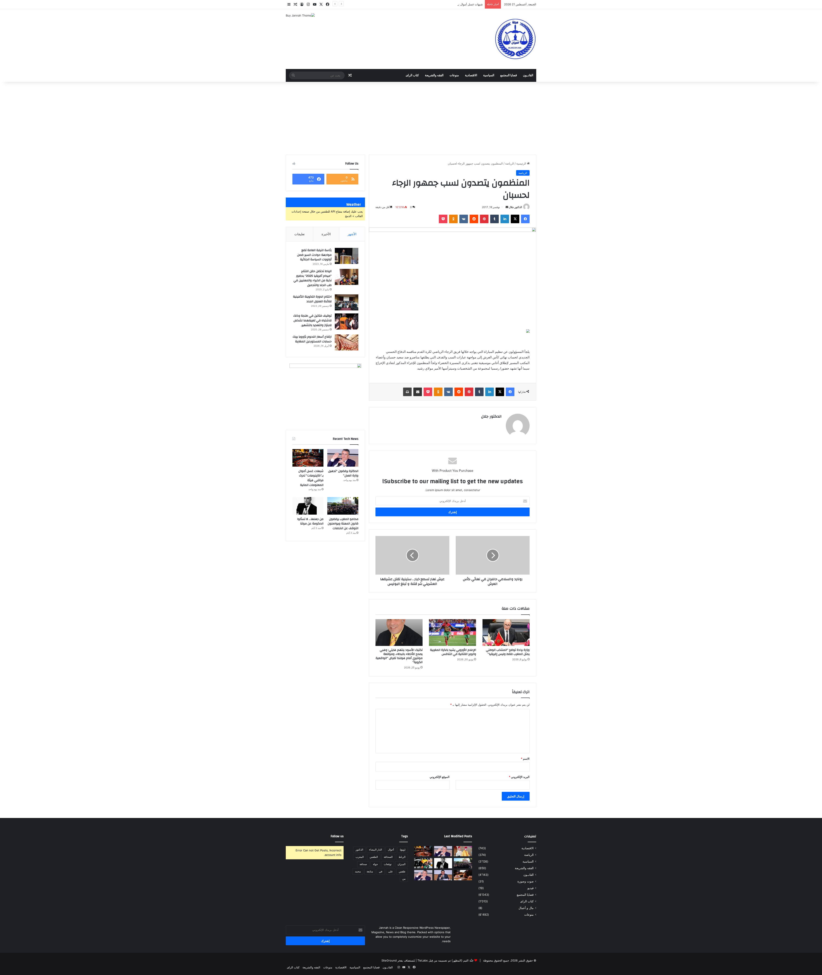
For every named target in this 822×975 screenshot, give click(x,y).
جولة (375, 864)
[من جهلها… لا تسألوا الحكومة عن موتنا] (307, 506)
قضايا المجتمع (508, 75)
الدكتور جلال (515, 207)
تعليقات (299, 234)
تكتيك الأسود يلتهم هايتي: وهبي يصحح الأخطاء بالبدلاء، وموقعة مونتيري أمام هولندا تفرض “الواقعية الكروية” (399, 656)
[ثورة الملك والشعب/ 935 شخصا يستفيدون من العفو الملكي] (463, 851)
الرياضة (509, 163)
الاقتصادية (471, 75)
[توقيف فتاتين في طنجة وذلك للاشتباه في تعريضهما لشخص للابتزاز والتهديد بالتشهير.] (346, 321)
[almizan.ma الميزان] (514, 39)
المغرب (360, 856)
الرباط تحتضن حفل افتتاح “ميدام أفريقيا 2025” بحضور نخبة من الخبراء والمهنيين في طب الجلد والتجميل (312, 278)
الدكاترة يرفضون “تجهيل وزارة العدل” (343, 473)
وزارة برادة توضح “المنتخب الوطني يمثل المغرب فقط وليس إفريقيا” (508, 652)
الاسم (525, 758)
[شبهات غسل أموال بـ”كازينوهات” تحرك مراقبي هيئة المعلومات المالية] (307, 458)
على (390, 871)
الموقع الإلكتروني (440, 777)
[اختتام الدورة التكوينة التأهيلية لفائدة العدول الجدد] (346, 302)
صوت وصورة (525, 881)
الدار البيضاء (375, 849)
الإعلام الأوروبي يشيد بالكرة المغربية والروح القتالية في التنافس (453, 652)
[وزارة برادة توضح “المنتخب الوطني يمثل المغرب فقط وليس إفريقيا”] (506, 632)
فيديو (530, 888)
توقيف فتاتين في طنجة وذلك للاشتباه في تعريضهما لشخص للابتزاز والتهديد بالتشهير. (312, 320)
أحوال (391, 849)
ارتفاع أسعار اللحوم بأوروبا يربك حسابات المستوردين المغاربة (312, 339)
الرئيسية (521, 163)
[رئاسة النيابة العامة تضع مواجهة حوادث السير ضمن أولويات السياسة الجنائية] (346, 256)
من (403, 878)
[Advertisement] (411, 118)
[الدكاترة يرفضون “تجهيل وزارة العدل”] (342, 458)
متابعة (370, 871)
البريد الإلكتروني (519, 777)
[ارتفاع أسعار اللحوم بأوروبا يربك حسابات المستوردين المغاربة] (346, 342)
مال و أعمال (526, 908)
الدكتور (359, 849)
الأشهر (352, 234)
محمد (358, 871)
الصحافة (388, 856)
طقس (402, 871)
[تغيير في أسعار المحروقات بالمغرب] (423, 863)
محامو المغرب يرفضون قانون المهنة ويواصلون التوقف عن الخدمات (343, 523)
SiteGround (389, 960)
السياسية (488, 75)
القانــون (528, 75)
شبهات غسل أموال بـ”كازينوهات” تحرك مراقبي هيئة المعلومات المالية (442, 4)
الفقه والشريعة (434, 75)
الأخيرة (326, 234)
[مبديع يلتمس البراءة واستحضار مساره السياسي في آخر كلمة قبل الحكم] (443, 875)
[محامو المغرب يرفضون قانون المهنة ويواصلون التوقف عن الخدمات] (342, 506)
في (380, 871)
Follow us (337, 836)
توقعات (388, 864)
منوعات (454, 75)
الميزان (401, 864)
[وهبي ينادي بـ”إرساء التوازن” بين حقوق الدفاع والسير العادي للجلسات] (423, 875)
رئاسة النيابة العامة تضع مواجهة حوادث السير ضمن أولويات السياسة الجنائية (314, 254)
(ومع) (402, 849)
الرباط (402, 856)
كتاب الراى (412, 75)
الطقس (374, 856)
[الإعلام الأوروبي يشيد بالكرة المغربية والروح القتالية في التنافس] (452, 632)
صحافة (363, 864)
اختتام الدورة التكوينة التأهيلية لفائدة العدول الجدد (312, 299)
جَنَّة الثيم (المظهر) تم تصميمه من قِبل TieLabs (445, 960)
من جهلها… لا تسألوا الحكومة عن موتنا (310, 521)
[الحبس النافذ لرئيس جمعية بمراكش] (463, 875)
